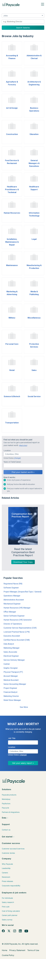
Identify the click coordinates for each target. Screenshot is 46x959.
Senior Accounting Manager (15, 684)
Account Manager (11, 676)
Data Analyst (9, 644)
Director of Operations (13, 624)
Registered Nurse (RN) (13, 584)
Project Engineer (10, 688)
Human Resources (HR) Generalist (18, 620)
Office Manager (10, 612)
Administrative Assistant (14, 600)
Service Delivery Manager (14, 660)
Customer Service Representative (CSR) (20, 628)
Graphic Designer (11, 668)
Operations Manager (12, 596)
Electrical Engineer (11, 656)
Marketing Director (11, 696)
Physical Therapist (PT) (13, 672)
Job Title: (12, 738)
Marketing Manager (11, 648)
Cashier (7, 664)
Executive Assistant (12, 636)
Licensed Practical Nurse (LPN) (17, 632)
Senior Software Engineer (14, 616)
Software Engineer (11, 588)
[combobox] (23, 21)
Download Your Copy (23, 562)
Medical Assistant (11, 680)
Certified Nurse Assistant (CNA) (17, 640)
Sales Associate (10, 652)
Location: (7, 450)
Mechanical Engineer (12, 604)
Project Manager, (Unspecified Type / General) (22, 592)
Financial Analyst (10, 692)
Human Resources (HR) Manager (17, 608)
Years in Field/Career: (12, 462)
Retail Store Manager (12, 700)
